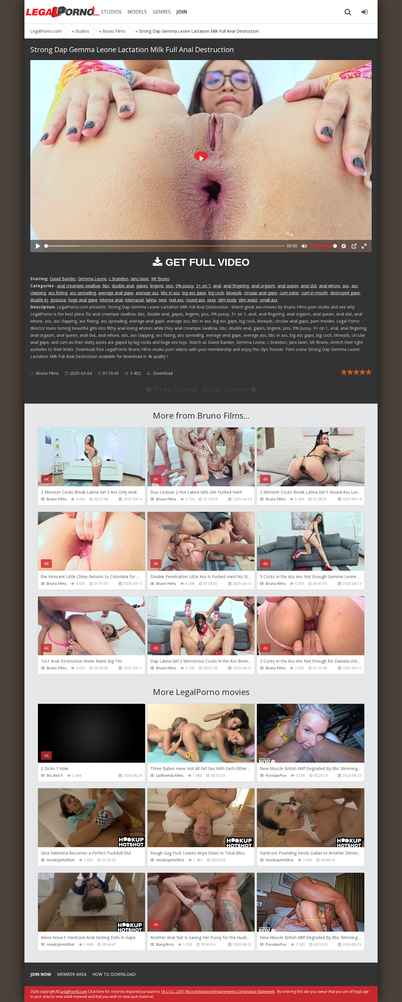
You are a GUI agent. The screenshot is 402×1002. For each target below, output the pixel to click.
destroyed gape (345, 293)
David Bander (63, 278)
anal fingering (236, 285)
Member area (72, 974)
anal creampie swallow (78, 285)
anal (217, 285)
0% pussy (185, 285)
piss (169, 285)
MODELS (137, 12)
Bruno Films (47, 373)
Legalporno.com (62, 12)
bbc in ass (170, 293)
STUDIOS (111, 12)
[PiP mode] (354, 246)
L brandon (118, 278)
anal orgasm (263, 285)
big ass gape (194, 293)
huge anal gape (82, 300)
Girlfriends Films (169, 775)
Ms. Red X (55, 775)
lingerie (157, 285)
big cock (216, 293)
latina (151, 300)
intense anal (111, 300)
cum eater (289, 293)
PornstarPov (276, 775)
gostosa (58, 300)
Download (162, 373)
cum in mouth (314, 293)
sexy (211, 300)
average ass (147, 293)
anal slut (309, 285)
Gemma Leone (92, 278)
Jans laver (140, 278)
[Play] (38, 246)
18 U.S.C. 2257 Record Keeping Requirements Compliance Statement (218, 991)
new (163, 300)
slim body (227, 300)
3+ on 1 (203, 285)
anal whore (329, 285)
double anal (123, 285)
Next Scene (226, 389)
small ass (269, 300)
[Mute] (304, 246)
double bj (39, 300)
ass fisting (57, 293)
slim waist (248, 300)
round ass (195, 300)
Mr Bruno (160, 278)
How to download (114, 974)
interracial (134, 300)
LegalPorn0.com (73, 991)
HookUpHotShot (60, 859)
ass (346, 285)
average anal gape (115, 293)
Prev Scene (175, 389)
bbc (106, 285)
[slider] (164, 246)
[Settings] (343, 246)
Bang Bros (165, 944)
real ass (176, 300)
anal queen (288, 285)
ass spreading (83, 293)
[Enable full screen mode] (364, 246)
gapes (142, 285)
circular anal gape (260, 293)
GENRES (162, 12)
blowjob (234, 293)
